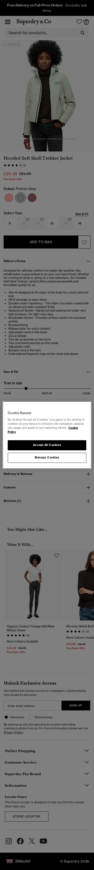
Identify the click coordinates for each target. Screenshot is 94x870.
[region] (47, 435)
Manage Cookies (47, 457)
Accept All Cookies (47, 445)
